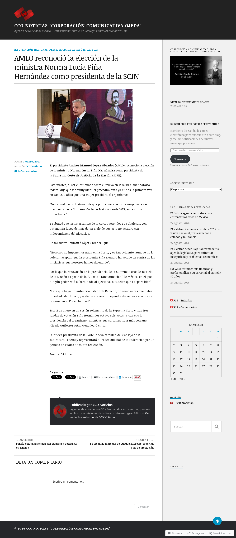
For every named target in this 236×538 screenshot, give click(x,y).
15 (218, 352)
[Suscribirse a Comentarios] (171, 307)
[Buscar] (216, 426)
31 (181, 373)
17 (181, 359)
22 (218, 359)
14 (211, 352)
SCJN (95, 49)
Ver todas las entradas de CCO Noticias (109, 415)
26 (196, 366)
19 (196, 359)
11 (189, 352)
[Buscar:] (196, 426)
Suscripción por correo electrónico (194, 124)
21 (211, 359)
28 (210, 366)
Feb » (181, 379)
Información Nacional (31, 49)
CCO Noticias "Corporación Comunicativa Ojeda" (78, 25)
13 (203, 352)
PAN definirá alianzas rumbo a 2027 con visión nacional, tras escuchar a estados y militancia (195, 233)
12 (196, 352)
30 (174, 373)
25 (188, 366)
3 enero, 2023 (32, 161)
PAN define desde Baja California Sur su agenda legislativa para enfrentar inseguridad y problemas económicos (195, 253)
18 (188, 359)
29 (218, 366)
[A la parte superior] (217, 521)
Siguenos (180, 159)
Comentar (143, 506)
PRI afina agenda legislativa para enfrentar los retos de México (191, 215)
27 (203, 366)
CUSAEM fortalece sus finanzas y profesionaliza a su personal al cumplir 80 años (195, 272)
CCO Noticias (34, 166)
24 (181, 366)
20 (203, 359)
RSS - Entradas (182, 300)
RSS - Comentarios (185, 307)
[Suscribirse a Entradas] (171, 300)
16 (174, 359)
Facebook (176, 466)
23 (174, 366)
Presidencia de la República (69, 49)
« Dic (173, 379)
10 (181, 352)
